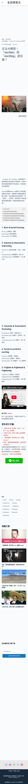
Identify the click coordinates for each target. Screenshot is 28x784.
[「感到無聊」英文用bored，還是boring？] (14, 536)
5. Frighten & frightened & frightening (13, 220)
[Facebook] (6, 764)
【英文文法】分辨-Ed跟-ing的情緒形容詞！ (13, 607)
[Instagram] (10, 764)
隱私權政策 (7, 782)
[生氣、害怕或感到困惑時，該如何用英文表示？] (14, 555)
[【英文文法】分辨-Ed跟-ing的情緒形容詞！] (14, 597)
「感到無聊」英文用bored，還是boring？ (13, 545)
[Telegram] (18, 764)
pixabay (10, 413)
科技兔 (18, 771)
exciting (14, 503)
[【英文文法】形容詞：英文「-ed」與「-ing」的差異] (14, 576)
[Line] (14, 764)
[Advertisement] (14, 20)
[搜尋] (25, 2)
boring (11, 499)
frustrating (6, 512)
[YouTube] (21, 764)
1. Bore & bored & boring (10, 211)
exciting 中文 (6, 506)
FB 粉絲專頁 (16, 452)
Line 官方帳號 (16, 454)
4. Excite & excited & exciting (11, 218)
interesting (6, 515)
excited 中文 (6, 503)
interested (14, 512)
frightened (15, 506)
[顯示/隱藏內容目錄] (23, 209)
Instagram (5, 454)
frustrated (14, 509)
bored (4, 499)
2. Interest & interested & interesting (13, 213)
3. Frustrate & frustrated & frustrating (13, 216)
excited (18, 499)
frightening (6, 509)
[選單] (2, 2)
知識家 (14, 771)
